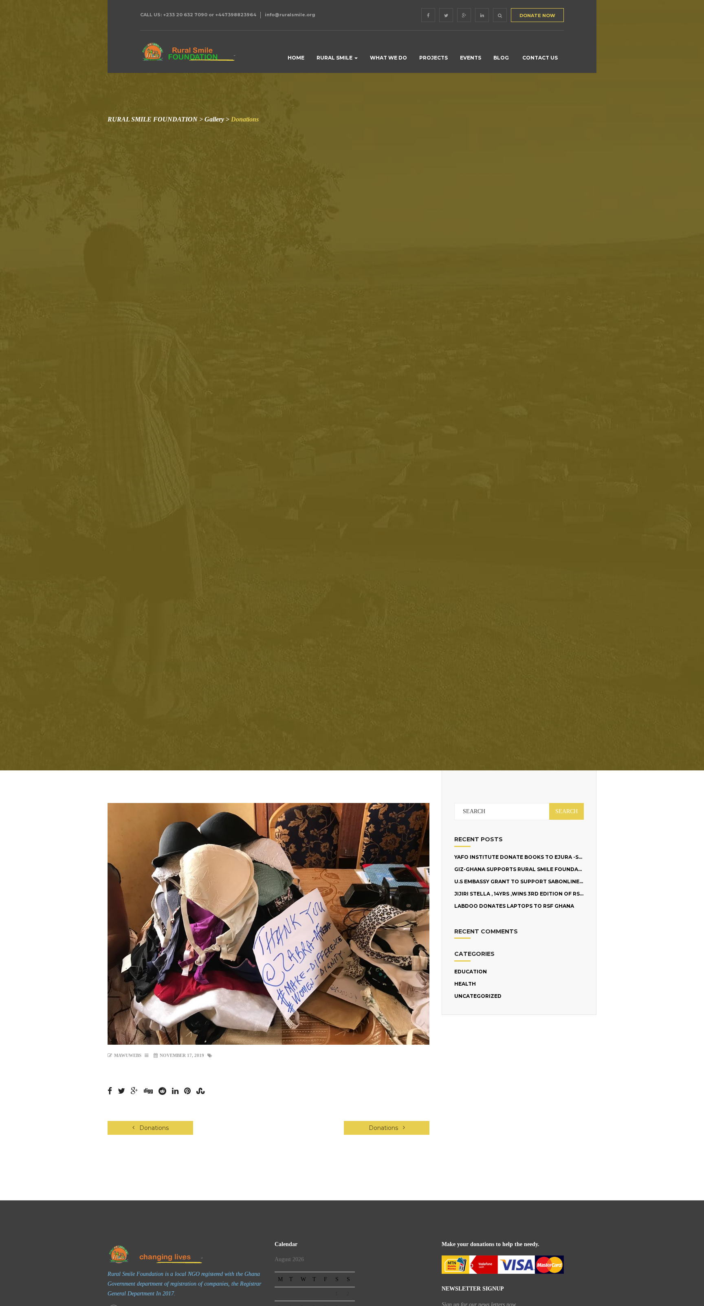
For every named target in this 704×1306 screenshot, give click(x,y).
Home (295, 58)
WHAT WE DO (388, 58)
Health (465, 984)
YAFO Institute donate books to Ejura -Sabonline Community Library (560, 857)
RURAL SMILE (335, 58)
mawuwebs (127, 1055)
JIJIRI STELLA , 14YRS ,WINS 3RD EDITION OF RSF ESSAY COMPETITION (547, 894)
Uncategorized (478, 996)
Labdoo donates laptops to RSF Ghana (514, 906)
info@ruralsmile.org (290, 15)
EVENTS (470, 58)
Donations (153, 1128)
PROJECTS (433, 58)
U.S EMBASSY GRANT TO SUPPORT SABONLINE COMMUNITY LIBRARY (546, 881)
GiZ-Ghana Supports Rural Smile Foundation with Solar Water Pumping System (576, 869)
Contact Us (539, 58)
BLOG (501, 58)
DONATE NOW (537, 15)
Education (470, 971)
